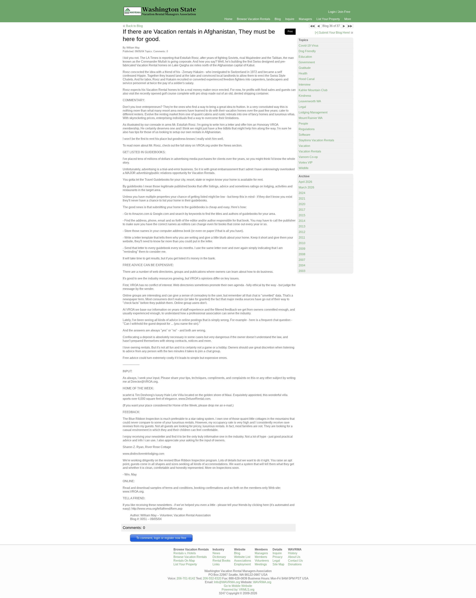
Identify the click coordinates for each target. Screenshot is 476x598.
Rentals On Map (184, 560)
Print (290, 31)
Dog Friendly (307, 51)
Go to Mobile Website (238, 585)
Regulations (307, 129)
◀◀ (312, 25)
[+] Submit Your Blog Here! (332, 32)
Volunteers (262, 560)
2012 (302, 232)
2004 (302, 265)
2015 (302, 215)
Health (303, 73)
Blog (278, 19)
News (216, 553)
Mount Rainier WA (311, 118)
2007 (302, 259)
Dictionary (219, 556)
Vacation (304, 145)
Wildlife (303, 168)
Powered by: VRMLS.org (238, 589)
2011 (302, 237)
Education (305, 56)
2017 (302, 209)
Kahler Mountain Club (313, 90)
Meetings (261, 564)
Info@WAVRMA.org (227, 582)
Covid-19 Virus (308, 45)
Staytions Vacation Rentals (316, 140)
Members (261, 556)
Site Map (278, 564)
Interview (305, 84)
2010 (302, 243)
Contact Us (295, 560)
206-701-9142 (186, 578)
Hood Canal (307, 79)
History (292, 553)
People (303, 123)
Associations (242, 560)
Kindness (305, 95)
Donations (295, 564)
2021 (302, 198)
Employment (242, 564)
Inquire (289, 19)
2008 (302, 254)
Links (216, 564)
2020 (302, 204)
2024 (302, 193)
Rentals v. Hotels (184, 553)
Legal (302, 106)
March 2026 (306, 187)
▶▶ (350, 25)
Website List (242, 556)
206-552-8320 (212, 578)
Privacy (277, 556)
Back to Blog (134, 25)
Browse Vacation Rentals (253, 19)
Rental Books (221, 560)
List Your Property (328, 19)
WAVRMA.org (262, 582)
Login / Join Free (339, 11)
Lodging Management (313, 112)
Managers (305, 19)
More (347, 19)
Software (304, 134)
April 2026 (305, 181)
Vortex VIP (306, 162)
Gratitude (305, 67)
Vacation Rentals (310, 151)
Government (307, 62)
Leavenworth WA (310, 101)
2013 (302, 226)
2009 (302, 248)
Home (228, 19)
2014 (302, 220)
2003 (302, 271)
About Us (294, 556)
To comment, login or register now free (161, 538)
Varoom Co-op (308, 157)
